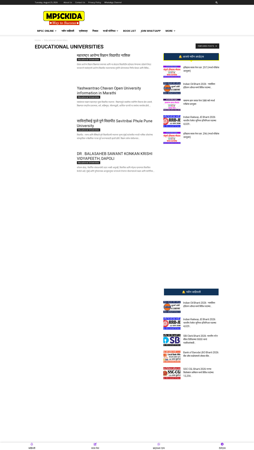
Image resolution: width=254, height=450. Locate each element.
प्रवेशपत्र (83, 30)
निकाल (95, 30)
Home (38, 40)
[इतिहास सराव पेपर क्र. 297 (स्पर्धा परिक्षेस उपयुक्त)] (172, 72)
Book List (129, 30)
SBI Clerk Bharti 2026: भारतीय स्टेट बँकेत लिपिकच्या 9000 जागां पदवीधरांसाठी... (200, 339)
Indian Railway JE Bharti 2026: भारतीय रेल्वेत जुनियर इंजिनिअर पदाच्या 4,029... (199, 120)
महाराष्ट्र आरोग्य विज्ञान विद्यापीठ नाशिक (103, 55)
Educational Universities (88, 59)
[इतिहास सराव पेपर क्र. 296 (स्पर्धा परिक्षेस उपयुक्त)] (172, 138)
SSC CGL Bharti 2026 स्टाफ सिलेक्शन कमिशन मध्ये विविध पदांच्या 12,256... (198, 372)
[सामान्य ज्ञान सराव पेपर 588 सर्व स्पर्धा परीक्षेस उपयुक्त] (172, 105)
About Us (68, 2)
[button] (216, 2)
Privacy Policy (94, 2)
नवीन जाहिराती (68, 30)
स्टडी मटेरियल (109, 30)
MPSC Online (45, 30)
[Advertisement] (156, 17)
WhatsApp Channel (113, 2)
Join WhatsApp (151, 30)
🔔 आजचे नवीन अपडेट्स (191, 56)
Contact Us (80, 2)
